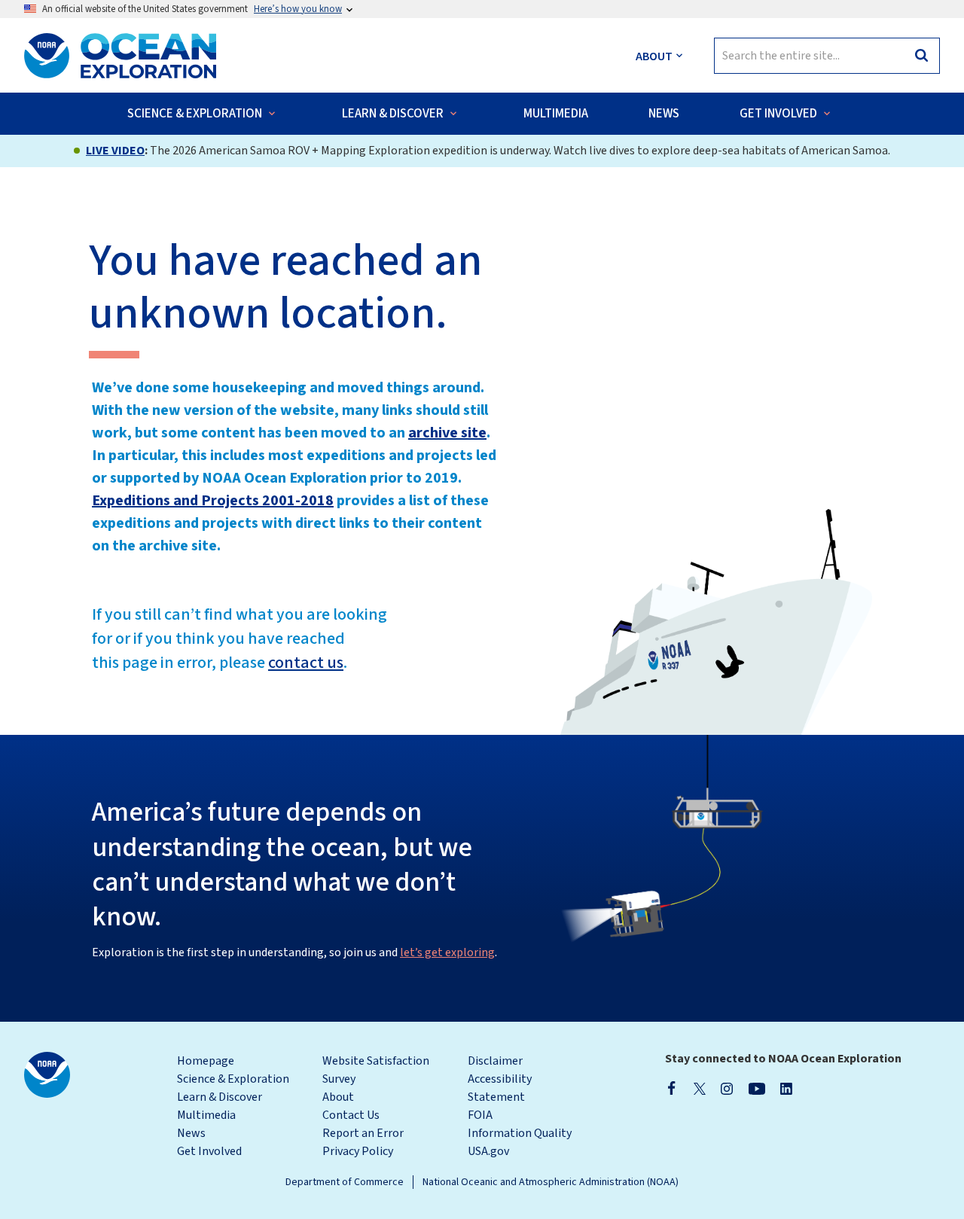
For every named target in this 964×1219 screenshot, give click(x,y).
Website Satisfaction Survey (375, 1070)
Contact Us (351, 1115)
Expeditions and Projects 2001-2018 (213, 500)
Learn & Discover (219, 1097)
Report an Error (363, 1133)
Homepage (205, 1061)
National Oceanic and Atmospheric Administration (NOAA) (551, 1182)
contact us (305, 663)
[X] (700, 1088)
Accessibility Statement (500, 1088)
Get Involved (209, 1151)
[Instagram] (727, 1088)
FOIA (480, 1115)
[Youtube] (756, 1088)
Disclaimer (495, 1061)
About (338, 1097)
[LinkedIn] (786, 1088)
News (191, 1133)
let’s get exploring (447, 952)
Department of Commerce (344, 1182)
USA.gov (488, 1151)
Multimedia (206, 1115)
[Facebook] (672, 1088)
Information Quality (520, 1133)
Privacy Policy (357, 1151)
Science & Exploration (233, 1079)
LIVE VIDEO (115, 150)
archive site (447, 432)
